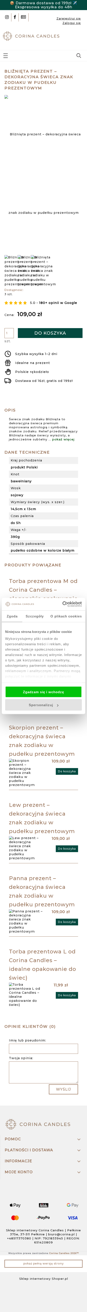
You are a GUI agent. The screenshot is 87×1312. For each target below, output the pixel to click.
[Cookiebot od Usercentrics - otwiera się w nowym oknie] (62, 604)
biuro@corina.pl (61, 1234)
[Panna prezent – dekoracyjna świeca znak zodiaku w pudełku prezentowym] (26, 921)
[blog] (23, 17)
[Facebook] (15, 17)
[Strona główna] (32, 35)
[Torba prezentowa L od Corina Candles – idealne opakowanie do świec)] (26, 995)
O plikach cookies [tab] (66, 616)
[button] (5, 54)
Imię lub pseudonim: (27, 1040)
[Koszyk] (79, 37)
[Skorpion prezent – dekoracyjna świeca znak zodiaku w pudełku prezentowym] (26, 773)
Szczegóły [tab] (35, 616)
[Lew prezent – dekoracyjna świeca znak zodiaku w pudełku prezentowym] (26, 848)
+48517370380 (19, 1238)
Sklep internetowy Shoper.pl (43, 1278)
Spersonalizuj (41, 705)
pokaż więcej (63, 439)
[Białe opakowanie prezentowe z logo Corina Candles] (43, 270)
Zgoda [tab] (12, 616)
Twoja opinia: (21, 1058)
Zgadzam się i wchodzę (43, 692)
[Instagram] (7, 17)
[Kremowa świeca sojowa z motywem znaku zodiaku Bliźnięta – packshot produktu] (30, 270)
